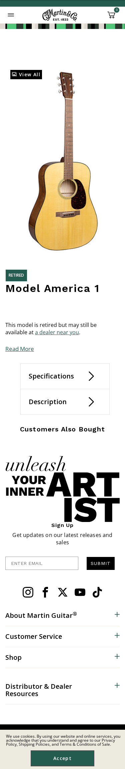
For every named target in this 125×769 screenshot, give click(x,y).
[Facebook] (45, 592)
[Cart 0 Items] (111, 17)
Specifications (51, 376)
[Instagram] (28, 592)
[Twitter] (62, 592)
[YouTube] (80, 592)
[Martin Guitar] (59, 15)
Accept (62, 758)
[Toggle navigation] (11, 15)
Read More (19, 349)
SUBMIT (101, 563)
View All (28, 74)
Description (48, 401)
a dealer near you (57, 332)
